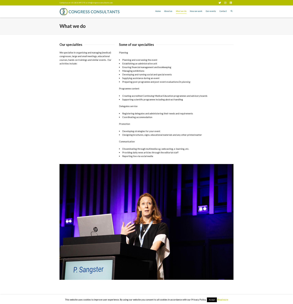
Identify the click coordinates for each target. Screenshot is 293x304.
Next (230, 222)
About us (168, 11)
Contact (223, 11)
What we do (181, 11)
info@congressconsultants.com (100, 3)
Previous (62, 222)
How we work (196, 11)
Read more (222, 299)
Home (158, 11)
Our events (211, 11)
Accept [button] (212, 300)
